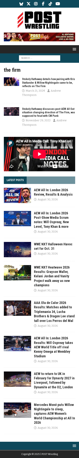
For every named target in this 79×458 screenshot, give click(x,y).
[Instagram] (36, 4)
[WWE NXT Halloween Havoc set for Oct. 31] (17, 249)
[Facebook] (43, 4)
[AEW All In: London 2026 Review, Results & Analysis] (17, 195)
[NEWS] (11, 81)
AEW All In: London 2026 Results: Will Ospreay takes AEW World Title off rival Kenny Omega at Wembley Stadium (53, 347)
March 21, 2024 (35, 90)
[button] (73, 49)
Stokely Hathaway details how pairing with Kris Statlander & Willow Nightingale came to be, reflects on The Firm (48, 82)
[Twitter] (28, 4)
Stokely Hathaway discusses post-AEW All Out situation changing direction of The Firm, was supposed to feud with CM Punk (48, 112)
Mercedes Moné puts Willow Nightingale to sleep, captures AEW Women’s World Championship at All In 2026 (54, 414)
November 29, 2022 (38, 120)
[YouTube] (57, 4)
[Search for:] (39, 58)
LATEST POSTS (15, 180)
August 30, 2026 (48, 199)
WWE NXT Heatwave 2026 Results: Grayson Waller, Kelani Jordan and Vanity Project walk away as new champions (52, 276)
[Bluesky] (21, 4)
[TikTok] (50, 4)
